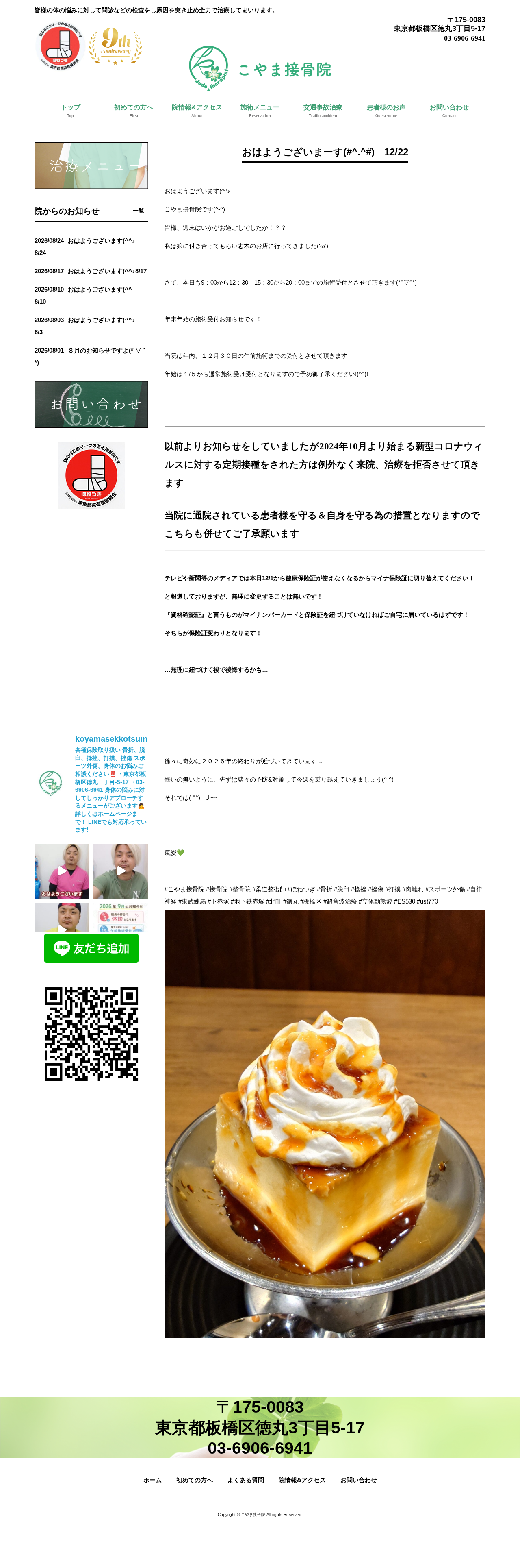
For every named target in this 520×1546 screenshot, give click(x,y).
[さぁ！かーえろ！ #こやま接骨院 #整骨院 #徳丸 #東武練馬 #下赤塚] (120, 871)
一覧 (138, 211)
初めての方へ (194, 1479)
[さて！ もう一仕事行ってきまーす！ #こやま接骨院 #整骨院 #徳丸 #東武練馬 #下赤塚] (62, 930)
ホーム (152, 1479)
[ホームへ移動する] (260, 87)
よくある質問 (246, 1479)
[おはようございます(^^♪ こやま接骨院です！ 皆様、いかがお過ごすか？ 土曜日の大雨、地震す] (120, 930)
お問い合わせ (358, 1479)
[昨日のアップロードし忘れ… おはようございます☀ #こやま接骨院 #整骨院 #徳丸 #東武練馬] (62, 871)
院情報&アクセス (302, 1479)
